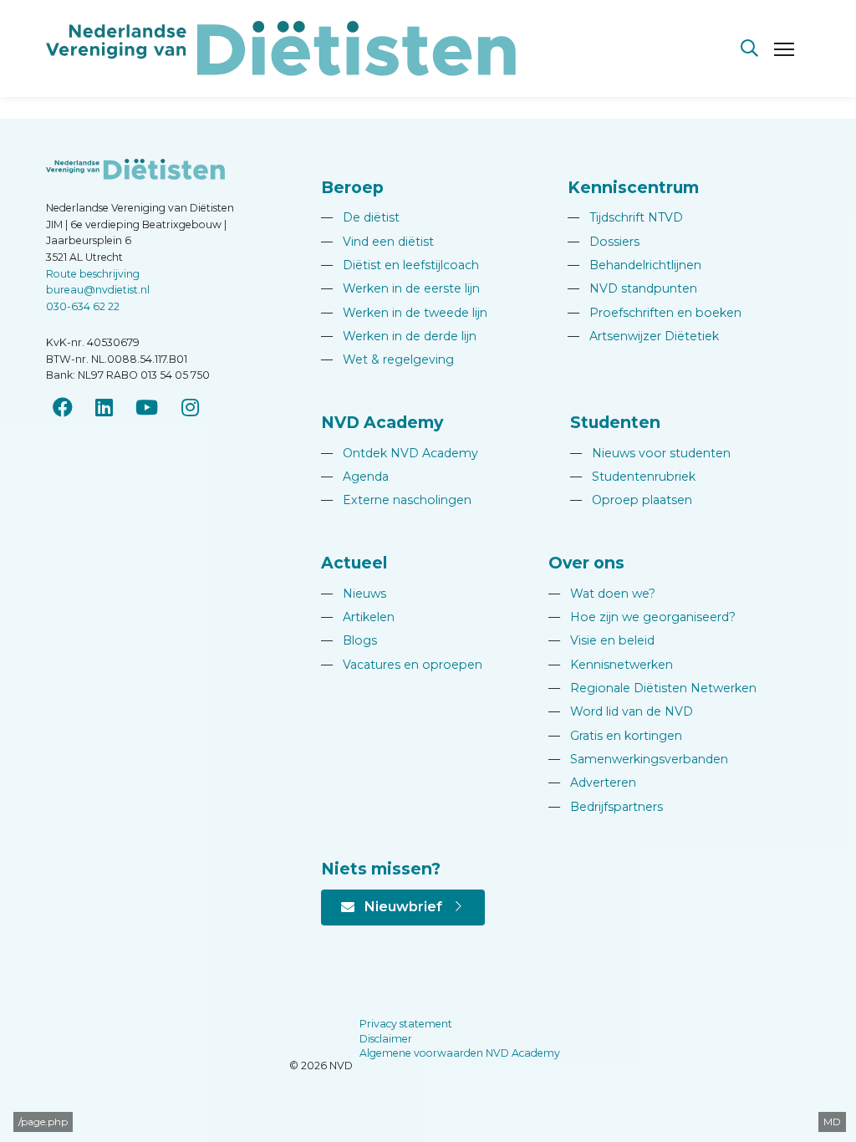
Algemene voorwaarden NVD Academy (459, 1053)
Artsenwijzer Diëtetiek (643, 336)
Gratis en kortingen (615, 735)
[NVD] (281, 47)
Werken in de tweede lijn (404, 312)
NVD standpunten (632, 288)
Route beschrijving (93, 274)
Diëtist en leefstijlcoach (400, 265)
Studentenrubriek (633, 476)
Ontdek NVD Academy (399, 453)
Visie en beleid (601, 640)
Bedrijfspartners (605, 806)
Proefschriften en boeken (654, 312)
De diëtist (360, 217)
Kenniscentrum (633, 187)
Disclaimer (385, 1038)
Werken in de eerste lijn (400, 288)
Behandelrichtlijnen (634, 265)
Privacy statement (405, 1023)
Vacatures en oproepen (401, 664)
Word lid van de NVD (620, 711)
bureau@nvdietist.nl (98, 289)
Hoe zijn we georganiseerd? (642, 617)
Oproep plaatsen (631, 499)
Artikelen (358, 617)
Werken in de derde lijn (398, 336)
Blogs (349, 640)
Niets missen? (381, 869)
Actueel (354, 563)
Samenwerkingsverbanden (638, 759)
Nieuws (353, 593)
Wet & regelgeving (387, 359)
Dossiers (603, 241)
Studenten (615, 422)
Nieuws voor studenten (650, 453)
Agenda (355, 476)
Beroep (352, 187)
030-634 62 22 (83, 306)
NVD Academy (382, 422)
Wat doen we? (601, 593)
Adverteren (592, 782)
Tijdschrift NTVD (625, 217)
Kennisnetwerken (610, 664)
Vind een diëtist (377, 241)
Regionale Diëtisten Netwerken (652, 688)
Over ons (586, 563)
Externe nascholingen (396, 499)
